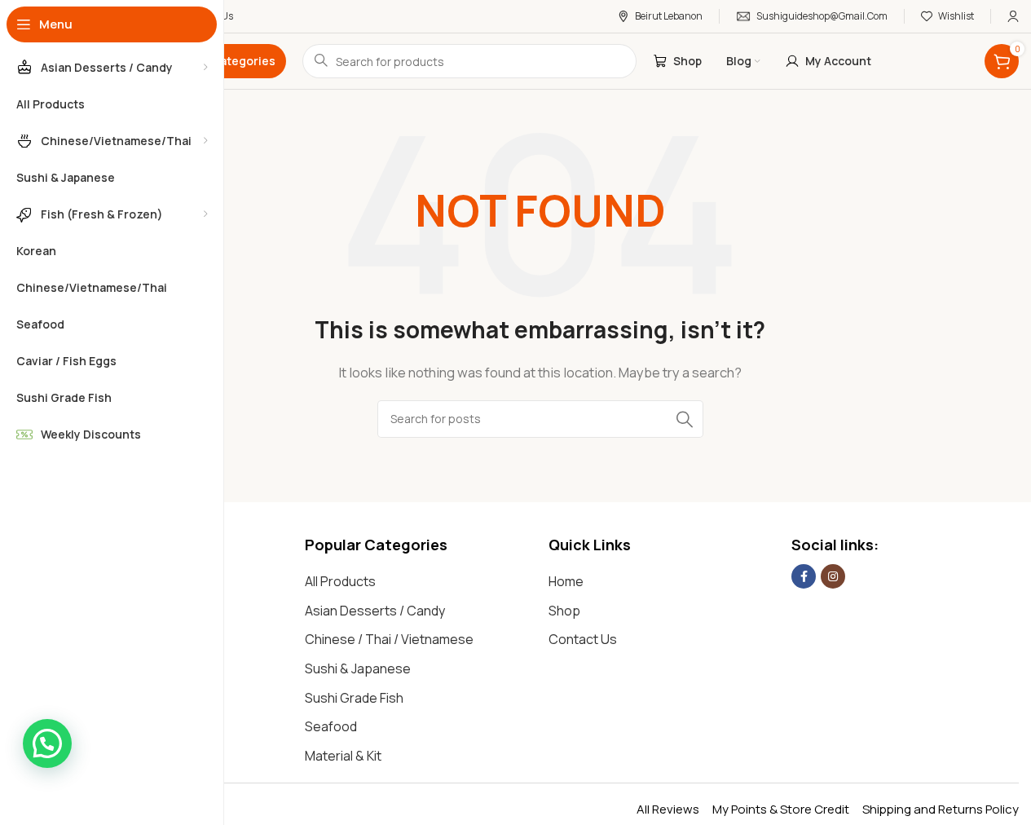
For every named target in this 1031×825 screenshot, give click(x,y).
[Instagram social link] (833, 576)
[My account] (1013, 16)
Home (566, 581)
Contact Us (583, 639)
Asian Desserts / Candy (375, 611)
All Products (340, 581)
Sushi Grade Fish (354, 698)
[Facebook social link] (803, 576)
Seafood (331, 726)
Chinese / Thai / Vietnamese (389, 639)
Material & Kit (343, 756)
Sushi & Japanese (358, 668)
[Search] (684, 419)
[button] (47, 743)
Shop (564, 611)
